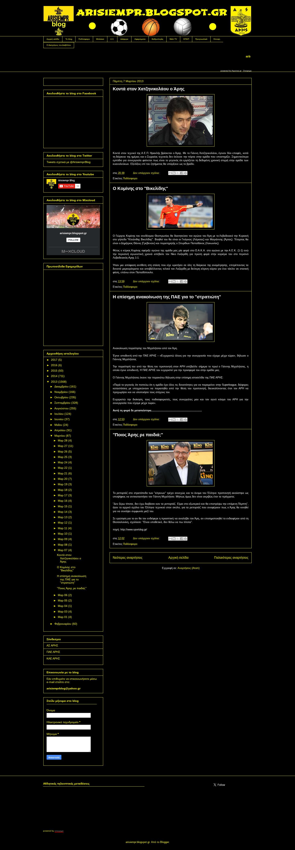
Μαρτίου (59, 435)
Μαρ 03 (62, 611)
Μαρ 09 (62, 539)
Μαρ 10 (62, 533)
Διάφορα (124, 39)
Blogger (164, 842)
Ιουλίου (59, 413)
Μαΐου (58, 424)
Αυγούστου (61, 408)
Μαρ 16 (62, 500)
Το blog (68, 39)
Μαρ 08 (62, 544)
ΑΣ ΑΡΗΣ (52, 645)
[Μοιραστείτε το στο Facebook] (182, 173)
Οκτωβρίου (61, 397)
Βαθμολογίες (157, 39)
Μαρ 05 (62, 600)
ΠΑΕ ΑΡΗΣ (53, 651)
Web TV (173, 39)
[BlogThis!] (174, 173)
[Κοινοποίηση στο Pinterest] (185, 173)
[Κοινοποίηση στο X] (178, 173)
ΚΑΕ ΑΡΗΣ (53, 658)
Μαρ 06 (62, 595)
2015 (54, 370)
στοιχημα (59, 831)
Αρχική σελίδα (53, 39)
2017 (54, 359)
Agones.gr (236, 71)
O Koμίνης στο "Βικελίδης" (140, 188)
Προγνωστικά (201, 39)
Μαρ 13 (62, 517)
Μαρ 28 (62, 440)
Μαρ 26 (62, 451)
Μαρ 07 (62, 550)
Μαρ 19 (62, 484)
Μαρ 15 (62, 506)
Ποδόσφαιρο (84, 39)
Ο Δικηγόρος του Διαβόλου (59, 45)
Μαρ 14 (62, 511)
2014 (54, 376)
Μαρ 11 (62, 528)
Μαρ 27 (62, 445)
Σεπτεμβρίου (62, 402)
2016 (54, 365)
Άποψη (217, 39)
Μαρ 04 (62, 605)
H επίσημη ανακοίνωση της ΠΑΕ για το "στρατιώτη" (167, 296)
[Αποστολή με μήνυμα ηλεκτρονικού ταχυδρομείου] (170, 173)
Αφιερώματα (139, 39)
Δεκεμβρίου (61, 386)
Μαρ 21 (62, 473)
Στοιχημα (247, 71)
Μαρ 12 (62, 522)
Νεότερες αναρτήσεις (127, 557)
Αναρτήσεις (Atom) (188, 568)
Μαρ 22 (62, 467)
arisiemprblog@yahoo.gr (63, 688)
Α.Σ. (112, 39)
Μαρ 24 (62, 462)
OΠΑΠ (186, 39)
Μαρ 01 (62, 617)
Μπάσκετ (100, 39)
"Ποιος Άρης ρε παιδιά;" (138, 434)
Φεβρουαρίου (62, 623)
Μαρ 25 (62, 457)
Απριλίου (60, 430)
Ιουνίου (59, 419)
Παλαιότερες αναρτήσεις (231, 557)
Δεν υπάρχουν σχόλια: (147, 172)
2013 (54, 381)
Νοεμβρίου (61, 391)
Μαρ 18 (62, 489)
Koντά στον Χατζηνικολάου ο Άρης (148, 88)
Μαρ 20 (62, 478)
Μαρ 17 (62, 495)
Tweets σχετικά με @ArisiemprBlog (69, 162)
